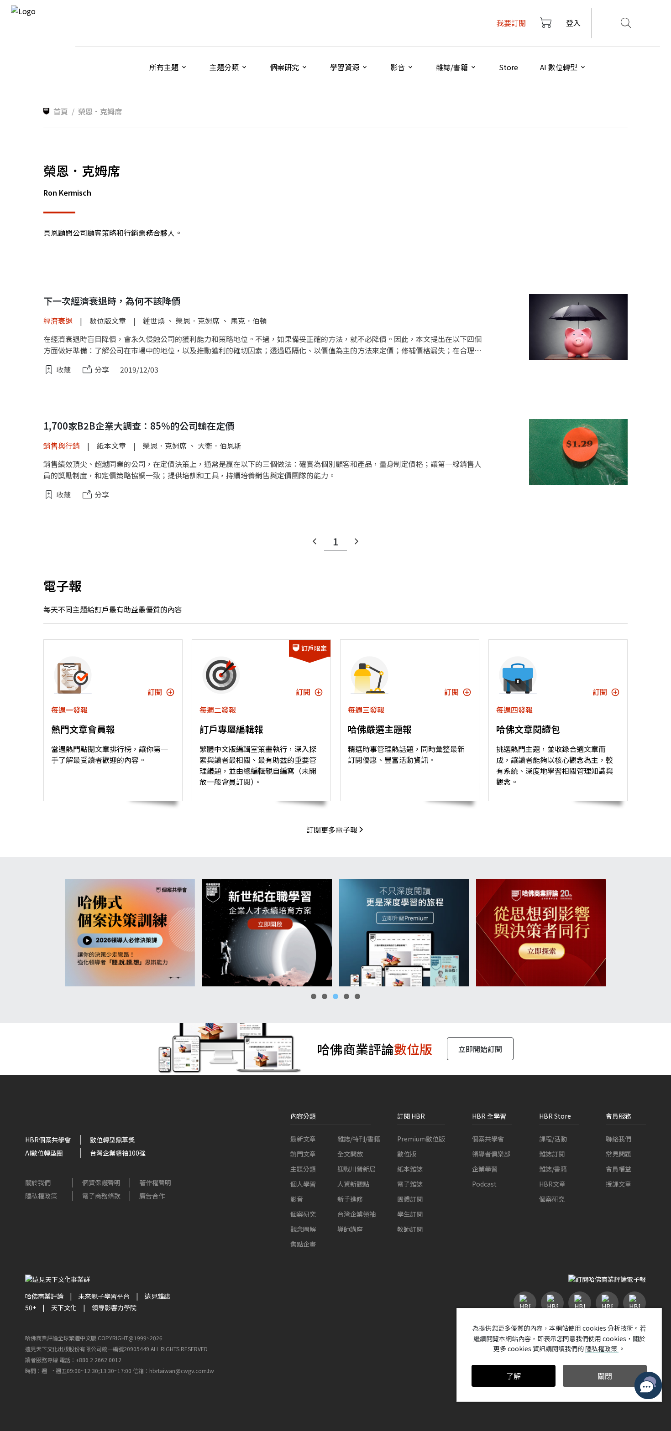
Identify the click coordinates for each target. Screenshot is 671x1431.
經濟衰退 (58, 320)
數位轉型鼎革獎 (112, 1139)
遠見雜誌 (157, 1296)
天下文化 (64, 1307)
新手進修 (350, 1198)
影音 (296, 1198)
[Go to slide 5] (357, 996)
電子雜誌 (410, 1183)
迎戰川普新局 (356, 1168)
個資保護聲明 (101, 1182)
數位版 (406, 1153)
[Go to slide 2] (324, 996)
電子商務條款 (101, 1195)
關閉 (605, 1375)
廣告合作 (152, 1195)
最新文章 (303, 1138)
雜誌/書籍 (553, 1168)
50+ (30, 1307)
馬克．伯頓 (249, 320)
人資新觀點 (353, 1183)
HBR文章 (552, 1183)
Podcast (484, 1183)
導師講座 (350, 1229)
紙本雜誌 (410, 1168)
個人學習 (303, 1183)
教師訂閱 (410, 1229)
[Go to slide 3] (335, 996)
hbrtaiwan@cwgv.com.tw (181, 1370)
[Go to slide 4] (346, 996)
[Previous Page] (314, 541)
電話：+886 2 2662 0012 (90, 1360)
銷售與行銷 (61, 445)
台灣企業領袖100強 (118, 1152)
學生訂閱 (410, 1213)
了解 (513, 1375)
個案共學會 (488, 1138)
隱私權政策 (41, 1195)
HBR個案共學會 (48, 1139)
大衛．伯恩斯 (219, 445)
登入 (573, 22)
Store (508, 67)
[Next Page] (356, 541)
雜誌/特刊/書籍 (358, 1138)
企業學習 (485, 1168)
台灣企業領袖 (356, 1213)
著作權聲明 (155, 1182)
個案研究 (303, 1213)
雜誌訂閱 (552, 1153)
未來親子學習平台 (104, 1296)
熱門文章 (303, 1153)
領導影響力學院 (114, 1307)
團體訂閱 (410, 1198)
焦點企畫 (303, 1244)
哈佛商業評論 (44, 1296)
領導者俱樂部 (491, 1153)
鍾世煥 (154, 320)
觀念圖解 (303, 1229)
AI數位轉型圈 (44, 1152)
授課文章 (618, 1183)
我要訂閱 (511, 22)
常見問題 (618, 1153)
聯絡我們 (618, 1138)
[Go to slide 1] (313, 996)
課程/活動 (553, 1138)
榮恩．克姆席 (198, 320)
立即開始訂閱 (480, 1048)
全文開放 (350, 1153)
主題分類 (303, 1168)
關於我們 (38, 1182)
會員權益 (618, 1168)
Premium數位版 (421, 1138)
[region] (335, 933)
